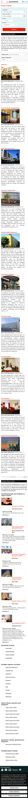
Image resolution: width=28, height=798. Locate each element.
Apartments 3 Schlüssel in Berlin (13, 744)
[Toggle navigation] (2, 1)
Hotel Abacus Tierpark (7, 274)
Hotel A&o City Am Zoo (7, 148)
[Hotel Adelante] (10, 407)
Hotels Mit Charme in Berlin (12, 753)
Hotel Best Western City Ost (19, 601)
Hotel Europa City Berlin (18, 506)
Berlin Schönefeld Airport (11, 667)
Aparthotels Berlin (10, 651)
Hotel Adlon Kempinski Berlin (9, 435)
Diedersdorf (8, 673)
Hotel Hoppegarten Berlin (18, 623)
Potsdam (8, 690)
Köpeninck (8, 680)
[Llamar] (26, 1)
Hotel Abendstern (6, 356)
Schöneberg (8, 693)
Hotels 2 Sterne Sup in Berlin (12, 714)
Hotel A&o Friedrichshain (8, 190)
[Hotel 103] (10, 72)
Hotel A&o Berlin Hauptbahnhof (10, 108)
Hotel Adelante (5, 398)
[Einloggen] (22, 1)
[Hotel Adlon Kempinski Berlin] (10, 444)
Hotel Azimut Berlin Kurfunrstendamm (17, 578)
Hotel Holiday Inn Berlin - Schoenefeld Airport (18, 527)
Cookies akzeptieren (14, 795)
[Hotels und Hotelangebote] (12, 1)
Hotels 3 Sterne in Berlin (11, 717)
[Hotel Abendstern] (10, 364)
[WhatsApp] (24, 2)
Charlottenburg (9, 670)
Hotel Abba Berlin (6, 316)
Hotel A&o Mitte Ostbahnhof (9, 232)
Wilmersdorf (8, 696)
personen (5, 22)
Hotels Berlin (9, 648)
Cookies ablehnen (14, 791)
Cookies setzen (14, 787)
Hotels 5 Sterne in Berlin (11, 730)
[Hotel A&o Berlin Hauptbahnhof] (10, 116)
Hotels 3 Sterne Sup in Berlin (12, 720)
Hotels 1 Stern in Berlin (11, 707)
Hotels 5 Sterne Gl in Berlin (12, 733)
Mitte (7, 686)
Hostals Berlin (9, 658)
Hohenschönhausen (10, 677)
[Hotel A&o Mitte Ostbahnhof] (10, 240)
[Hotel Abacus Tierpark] (10, 282)
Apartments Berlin (10, 654)
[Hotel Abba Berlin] (10, 324)
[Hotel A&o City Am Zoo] (10, 156)
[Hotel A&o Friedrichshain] (10, 198)
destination (5, 9)
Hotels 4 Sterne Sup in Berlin (12, 727)
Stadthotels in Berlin (10, 756)
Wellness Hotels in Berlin (11, 760)
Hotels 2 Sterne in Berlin (11, 710)
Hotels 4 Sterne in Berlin (11, 723)
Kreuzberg (8, 683)
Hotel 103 (3, 64)
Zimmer (4, 18)
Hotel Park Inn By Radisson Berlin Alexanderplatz (19, 555)
